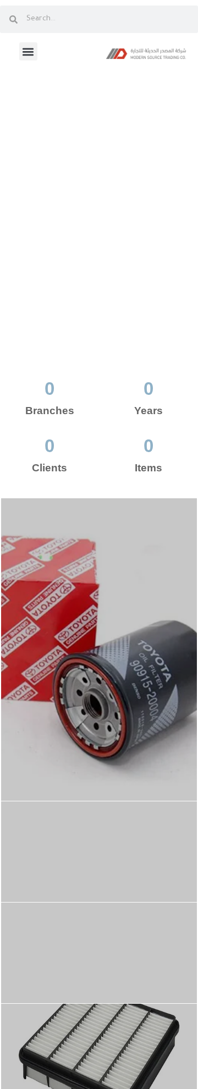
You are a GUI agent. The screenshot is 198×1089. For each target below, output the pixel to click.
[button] (28, 51)
